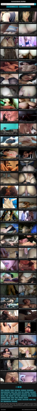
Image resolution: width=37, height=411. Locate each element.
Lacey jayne (34, 395)
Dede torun (3, 395)
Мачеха (18, 395)
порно (18, 1)
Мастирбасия (27, 392)
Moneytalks (19, 399)
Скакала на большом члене (5, 399)
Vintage (12, 392)
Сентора (29, 395)
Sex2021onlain (23, 390)
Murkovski (8, 397)
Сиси (22, 392)
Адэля (12, 399)
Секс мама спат (17, 390)
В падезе (12, 390)
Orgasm (16, 397)
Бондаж (12, 397)
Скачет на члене (25, 399)
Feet (1, 401)
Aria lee (19, 392)
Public (34, 399)
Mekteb (2, 390)
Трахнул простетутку (7, 401)
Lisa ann (30, 399)
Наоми (7, 395)
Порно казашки (3, 409)
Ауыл (15, 395)
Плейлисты (13, 6)
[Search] (35, 4)
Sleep (15, 399)
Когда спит (26, 397)
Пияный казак (7, 390)
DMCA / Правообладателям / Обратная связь (29, 409)
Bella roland (21, 397)
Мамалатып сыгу (24, 395)
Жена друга (11, 395)
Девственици (3, 397)
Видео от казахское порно (5, 392)
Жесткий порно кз (30, 390)
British (16, 392)
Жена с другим (32, 392)
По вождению (14, 401)
